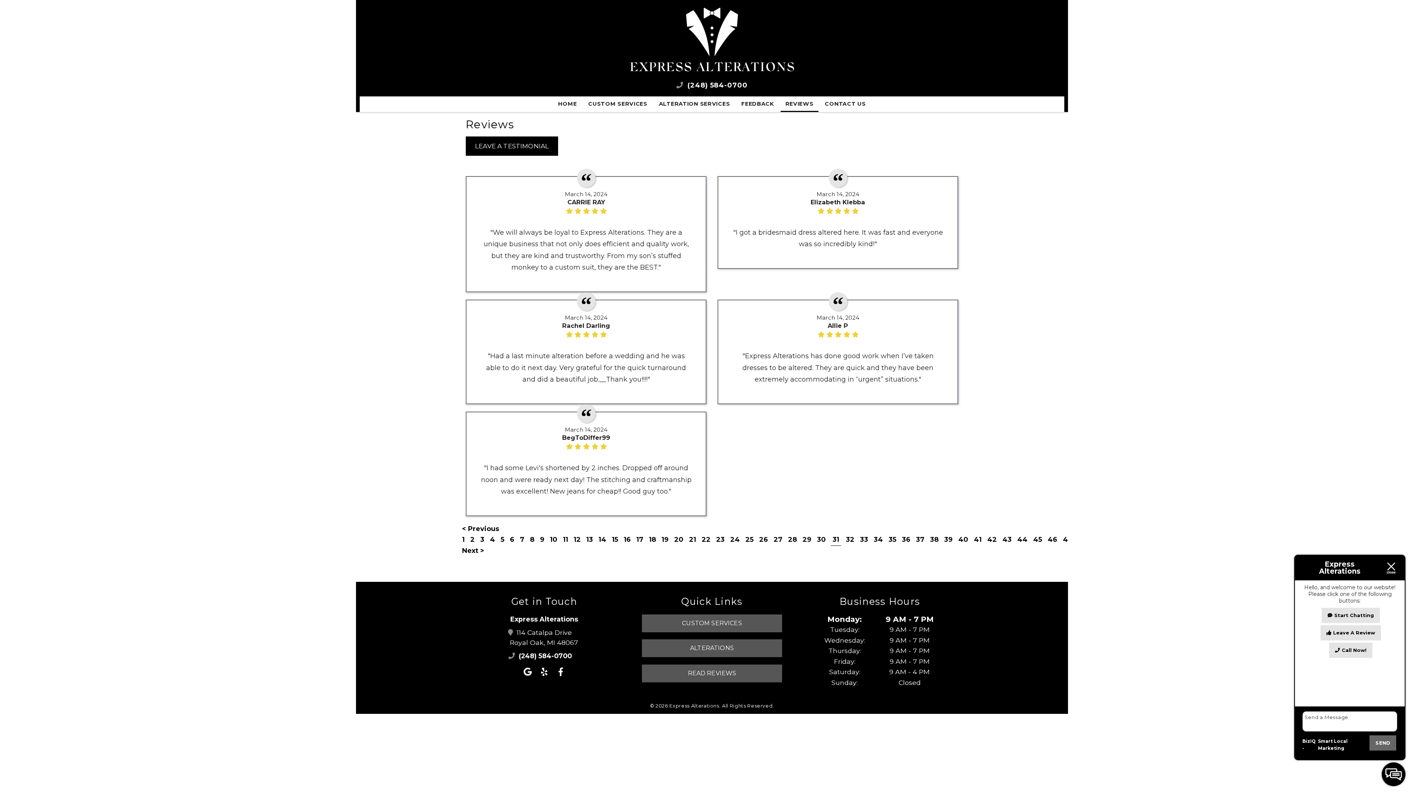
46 (1052, 539)
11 (565, 539)
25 (749, 539)
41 (978, 539)
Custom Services (617, 103)
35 (892, 539)
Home (567, 103)
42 (992, 539)
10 (553, 539)
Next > (473, 551)
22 (706, 539)
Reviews (799, 103)
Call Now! (1354, 650)
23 (720, 539)
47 (1067, 539)
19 (665, 539)
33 (864, 539)
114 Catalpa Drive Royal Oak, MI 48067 (544, 637)
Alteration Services (694, 103)
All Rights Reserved (747, 706)
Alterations (712, 648)
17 (639, 539)
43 (1007, 539)
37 (920, 539)
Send (1382, 743)
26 (763, 539)
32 (850, 539)
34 (878, 539)
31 (836, 539)
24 (735, 539)
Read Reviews (712, 673)
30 (821, 539)
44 (1022, 539)
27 (778, 539)
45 (1037, 539)
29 (806, 539)
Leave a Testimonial (512, 146)
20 (678, 539)
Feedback (757, 103)
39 (948, 539)
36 (906, 539)
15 (615, 539)
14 (602, 539)
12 (577, 539)
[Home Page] (712, 40)
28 (792, 539)
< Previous (480, 529)
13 (589, 539)
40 (963, 539)
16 (627, 539)
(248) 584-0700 (716, 85)
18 (652, 539)
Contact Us (845, 103)
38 (934, 539)
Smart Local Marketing (1333, 744)
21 (692, 539)
